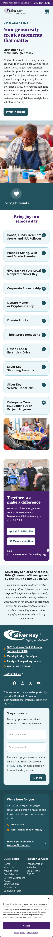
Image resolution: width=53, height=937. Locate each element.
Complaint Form (12, 891)
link (10, 703)
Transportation (34, 864)
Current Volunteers (14, 878)
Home (7, 864)
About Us (9, 867)
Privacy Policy (19, 932)
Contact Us (10, 887)
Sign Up (37, 777)
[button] (48, 898)
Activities (31, 867)
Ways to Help (11, 871)
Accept (26, 925)
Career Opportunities (11, 882)
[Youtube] (38, 683)
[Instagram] (22, 683)
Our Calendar (11, 874)
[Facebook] (14, 683)
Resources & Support (33, 872)
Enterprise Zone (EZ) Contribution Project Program (19, 405)
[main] (26, 321)
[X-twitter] (30, 683)
